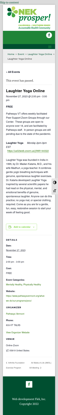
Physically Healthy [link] (32, 284)
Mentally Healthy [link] (14, 284)
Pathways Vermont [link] (15, 313)
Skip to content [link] (9, 2)
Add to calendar (22, 226)
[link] (29, 29)
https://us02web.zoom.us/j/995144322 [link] (28, 151)
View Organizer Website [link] (18, 332)
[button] (49, 35)
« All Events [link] (13, 72)
